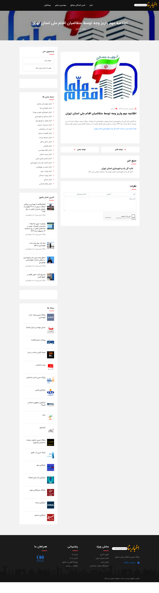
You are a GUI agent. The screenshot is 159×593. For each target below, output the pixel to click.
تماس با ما (74, 558)
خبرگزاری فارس (40, 390)
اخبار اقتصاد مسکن (45, 133)
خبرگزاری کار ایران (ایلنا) (37, 477)
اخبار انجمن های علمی (44, 158)
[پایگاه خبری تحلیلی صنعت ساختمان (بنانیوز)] (50, 442)
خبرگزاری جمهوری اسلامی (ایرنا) (36, 403)
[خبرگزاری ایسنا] (50, 505)
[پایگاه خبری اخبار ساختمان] (50, 379)
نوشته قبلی (119, 149)
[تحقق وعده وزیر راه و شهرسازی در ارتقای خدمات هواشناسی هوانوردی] (50, 260)
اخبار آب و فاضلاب (45, 129)
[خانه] (50, 417)
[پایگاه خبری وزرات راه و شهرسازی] (50, 317)
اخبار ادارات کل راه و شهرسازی (41, 162)
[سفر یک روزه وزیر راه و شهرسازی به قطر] (50, 245)
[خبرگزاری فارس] (50, 392)
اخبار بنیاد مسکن (46, 154)
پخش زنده (105, 562)
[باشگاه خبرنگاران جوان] (50, 492)
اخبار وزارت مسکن (45, 175)
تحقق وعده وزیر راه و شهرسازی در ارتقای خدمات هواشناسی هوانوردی (34, 260)
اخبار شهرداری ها (46, 108)
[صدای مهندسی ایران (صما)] (50, 329)
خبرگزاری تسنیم (40, 515)
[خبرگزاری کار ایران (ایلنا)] (50, 480)
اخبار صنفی (48, 179)
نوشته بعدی (81, 149)
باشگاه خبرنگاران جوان (37, 490)
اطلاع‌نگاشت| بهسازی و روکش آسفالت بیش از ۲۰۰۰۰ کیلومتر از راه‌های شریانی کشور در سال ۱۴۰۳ (34, 208)
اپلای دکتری (104, 554)
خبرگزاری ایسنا (40, 502)
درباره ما (75, 554)
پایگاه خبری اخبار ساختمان (35, 377)
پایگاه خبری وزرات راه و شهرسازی (35, 215)
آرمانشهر (42, 427)
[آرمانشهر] (50, 429)
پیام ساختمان (40, 365)
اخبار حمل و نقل (46, 141)
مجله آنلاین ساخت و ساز (36, 352)
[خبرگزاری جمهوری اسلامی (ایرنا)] (50, 404)
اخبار (77, 28)
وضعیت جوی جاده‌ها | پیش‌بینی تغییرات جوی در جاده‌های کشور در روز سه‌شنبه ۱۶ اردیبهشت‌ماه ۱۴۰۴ (35, 227)
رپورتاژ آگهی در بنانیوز (70, 562)
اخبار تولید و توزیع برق (44, 120)
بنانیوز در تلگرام (129, 562)
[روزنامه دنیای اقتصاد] (50, 342)
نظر (112, 108)
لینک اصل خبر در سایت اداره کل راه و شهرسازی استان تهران (115, 128)
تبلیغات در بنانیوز (72, 565)
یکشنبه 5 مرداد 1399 (126, 108)
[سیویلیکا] (40, 558)
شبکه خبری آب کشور (38, 452)
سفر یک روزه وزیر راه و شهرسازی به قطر (37, 244)
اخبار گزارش (48, 146)
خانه (84, 28)
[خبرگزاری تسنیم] (50, 517)
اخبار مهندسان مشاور (44, 104)
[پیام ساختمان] (50, 367)
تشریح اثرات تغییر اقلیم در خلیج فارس (36, 275)
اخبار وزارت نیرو (46, 171)
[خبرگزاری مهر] (50, 467)
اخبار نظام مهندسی (45, 150)
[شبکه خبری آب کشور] (50, 454)
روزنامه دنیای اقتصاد (38, 340)
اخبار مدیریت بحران (45, 125)
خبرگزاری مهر (41, 465)
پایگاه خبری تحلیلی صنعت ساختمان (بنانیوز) (35, 441)
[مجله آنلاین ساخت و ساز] (50, 354)
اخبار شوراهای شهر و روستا (42, 112)
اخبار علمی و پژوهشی (44, 167)
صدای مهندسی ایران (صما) (35, 327)
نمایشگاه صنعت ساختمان (99, 565)
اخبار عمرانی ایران (102, 558)
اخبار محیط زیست (45, 137)
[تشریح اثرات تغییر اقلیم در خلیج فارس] (50, 276)
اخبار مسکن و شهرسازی (43, 116)
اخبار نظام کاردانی (45, 183)
